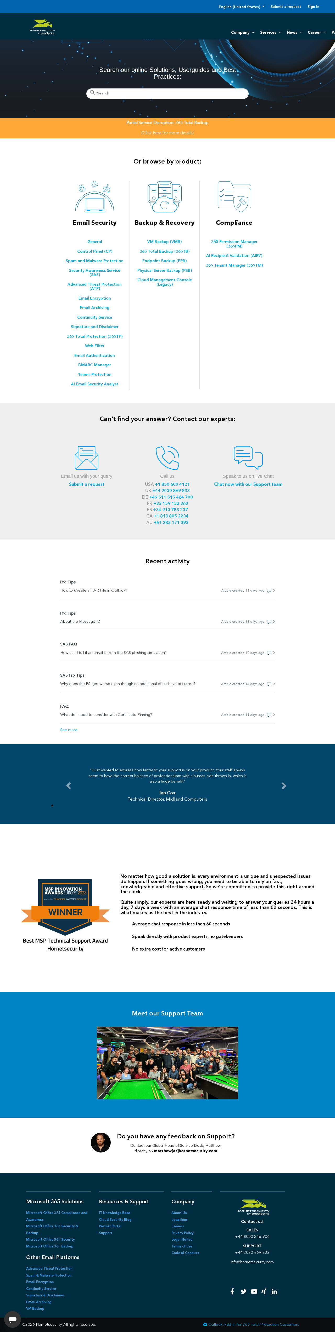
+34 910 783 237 (170, 510)
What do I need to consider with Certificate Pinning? (106, 715)
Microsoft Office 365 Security (50, 1239)
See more (68, 730)
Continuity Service (41, 1289)
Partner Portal (110, 1226)
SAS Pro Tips (72, 676)
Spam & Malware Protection (48, 1275)
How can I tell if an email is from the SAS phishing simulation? (113, 653)
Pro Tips (68, 582)
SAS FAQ (68, 645)
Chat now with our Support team (248, 484)
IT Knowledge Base (114, 1213)
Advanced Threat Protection (49, 1269)
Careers (177, 1226)
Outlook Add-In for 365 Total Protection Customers (253, 1325)
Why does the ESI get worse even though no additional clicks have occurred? (128, 684)
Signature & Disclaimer (45, 1295)
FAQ (64, 707)
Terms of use (181, 1246)
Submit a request (286, 7)
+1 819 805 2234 (171, 516)
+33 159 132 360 (170, 504)
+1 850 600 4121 (172, 484)
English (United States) (240, 7)
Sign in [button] (313, 7)
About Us (179, 1213)
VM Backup (35, 1309)
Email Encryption (40, 1282)
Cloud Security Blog (115, 1220)
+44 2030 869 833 (171, 491)
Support (105, 1233)
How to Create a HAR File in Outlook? (93, 591)
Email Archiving (39, 1302)
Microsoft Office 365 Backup (49, 1246)
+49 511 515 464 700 (171, 497)
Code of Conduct (185, 1253)
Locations (179, 1220)
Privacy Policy (182, 1233)
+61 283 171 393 (171, 523)
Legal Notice (181, 1239)
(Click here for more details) (167, 133)
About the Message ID (80, 622)
